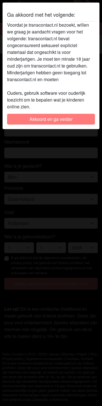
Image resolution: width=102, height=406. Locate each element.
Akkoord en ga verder (51, 119)
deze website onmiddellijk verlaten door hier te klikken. (48, 82)
